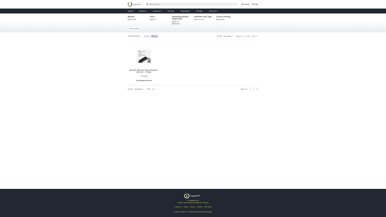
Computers (157, 11)
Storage (199, 11)
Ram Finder (208, 207)
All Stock (154, 36)
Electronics (213, 11)
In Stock (146, 36)
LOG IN (246, 4)
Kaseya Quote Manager (204, 212)
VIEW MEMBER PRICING (144, 80)
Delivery (199, 207)
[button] (253, 89)
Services (130, 11)
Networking (185, 11)
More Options (135, 28)
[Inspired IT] (134, 4)
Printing (171, 11)
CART (256, 4)
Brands (186, 207)
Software (142, 11)
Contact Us (178, 207)
